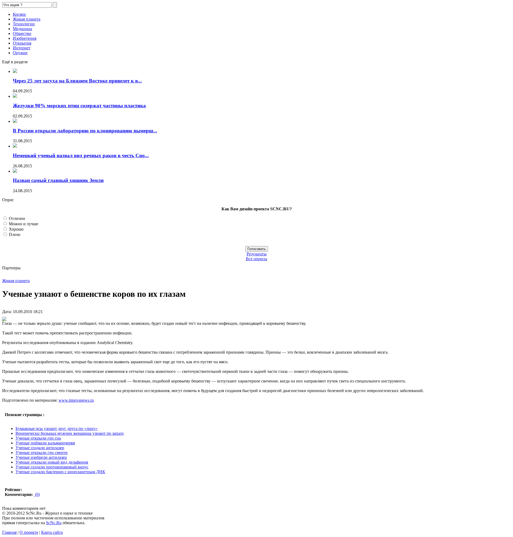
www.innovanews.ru (76, 400)
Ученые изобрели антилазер (41, 457)
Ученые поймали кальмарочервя (45, 443)
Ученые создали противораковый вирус (51, 467)
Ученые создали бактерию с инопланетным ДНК (60, 471)
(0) (37, 494)
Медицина (22, 28)
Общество (22, 33)
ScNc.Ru (53, 522)
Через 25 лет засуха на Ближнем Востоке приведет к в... (77, 81)
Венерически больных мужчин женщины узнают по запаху (69, 433)
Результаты (257, 254)
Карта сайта (52, 532)
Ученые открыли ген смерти (41, 452)
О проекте (29, 532)
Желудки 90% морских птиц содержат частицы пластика (79, 105)
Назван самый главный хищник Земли (58, 180)
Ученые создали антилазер (39, 447)
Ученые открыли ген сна (38, 438)
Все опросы (256, 258)
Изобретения (24, 38)
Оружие (20, 52)
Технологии (24, 24)
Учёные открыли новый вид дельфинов (51, 462)
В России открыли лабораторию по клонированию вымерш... (85, 130)
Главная (9, 532)
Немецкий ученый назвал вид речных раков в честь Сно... (81, 155)
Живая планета (26, 19)
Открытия (22, 43)
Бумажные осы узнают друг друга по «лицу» (56, 428)
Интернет (21, 48)
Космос (19, 14)
